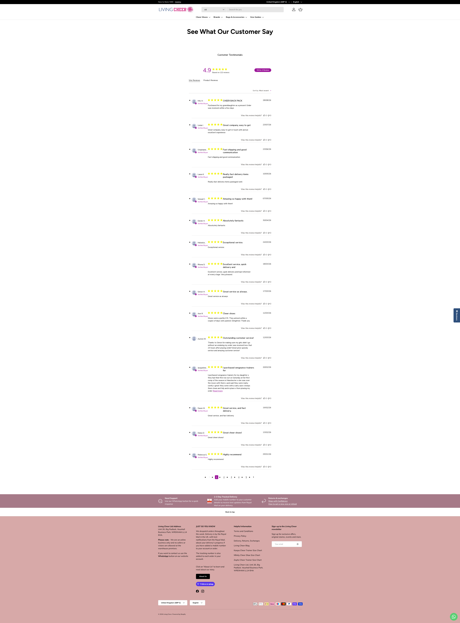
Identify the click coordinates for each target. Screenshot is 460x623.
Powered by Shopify (179, 614)
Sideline (178, 2)
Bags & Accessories (235, 17)
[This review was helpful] (264, 115)
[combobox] (242, 9)
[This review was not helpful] (268, 115)
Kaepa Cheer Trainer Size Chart (248, 550)
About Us (203, 576)
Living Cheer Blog (242, 545)
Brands (217, 17)
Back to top (230, 512)
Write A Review (263, 70)
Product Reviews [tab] (210, 80)
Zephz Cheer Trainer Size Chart (248, 560)
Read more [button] (218, 391)
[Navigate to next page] (253, 477)
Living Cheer (167, 614)
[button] (300, 9)
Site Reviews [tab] (194, 80)
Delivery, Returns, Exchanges (247, 541)
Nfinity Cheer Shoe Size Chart (247, 555)
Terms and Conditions (243, 531)
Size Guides (255, 17)
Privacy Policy (240, 536)
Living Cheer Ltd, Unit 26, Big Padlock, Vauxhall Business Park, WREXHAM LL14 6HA (248, 568)
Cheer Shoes (202, 17)
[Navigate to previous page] (209, 477)
